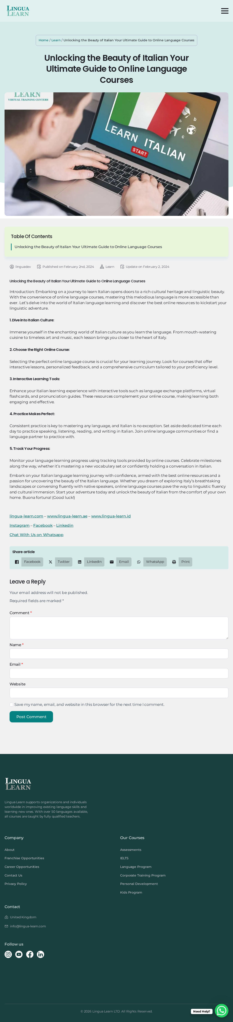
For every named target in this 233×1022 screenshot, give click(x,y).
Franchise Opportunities (24, 858)
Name (17, 645)
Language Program (135, 867)
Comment (21, 613)
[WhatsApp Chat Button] (221, 1010)
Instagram (20, 525)
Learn (56, 40)
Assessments (130, 850)
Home (44, 40)
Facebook (42, 525)
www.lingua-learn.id (111, 516)
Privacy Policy (16, 884)
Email (16, 664)
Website (17, 684)
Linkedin (64, 525)
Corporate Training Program (142, 875)
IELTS (124, 858)
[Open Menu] (224, 11)
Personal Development (139, 884)
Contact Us (13, 875)
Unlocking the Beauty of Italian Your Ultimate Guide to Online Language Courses (88, 247)
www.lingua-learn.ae (67, 516)
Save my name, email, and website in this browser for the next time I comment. (89, 704)
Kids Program (131, 892)
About (10, 850)
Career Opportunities (22, 867)
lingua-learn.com (26, 516)
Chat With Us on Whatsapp (37, 534)
